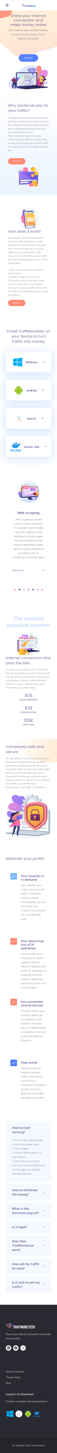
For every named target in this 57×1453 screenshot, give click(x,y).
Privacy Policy (13, 1377)
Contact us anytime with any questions (26, 1401)
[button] (15, 589)
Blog (8, 1383)
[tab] (28, 1130)
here (25, 1148)
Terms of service (15, 1371)
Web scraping (28, 512)
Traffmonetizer (38, 1445)
